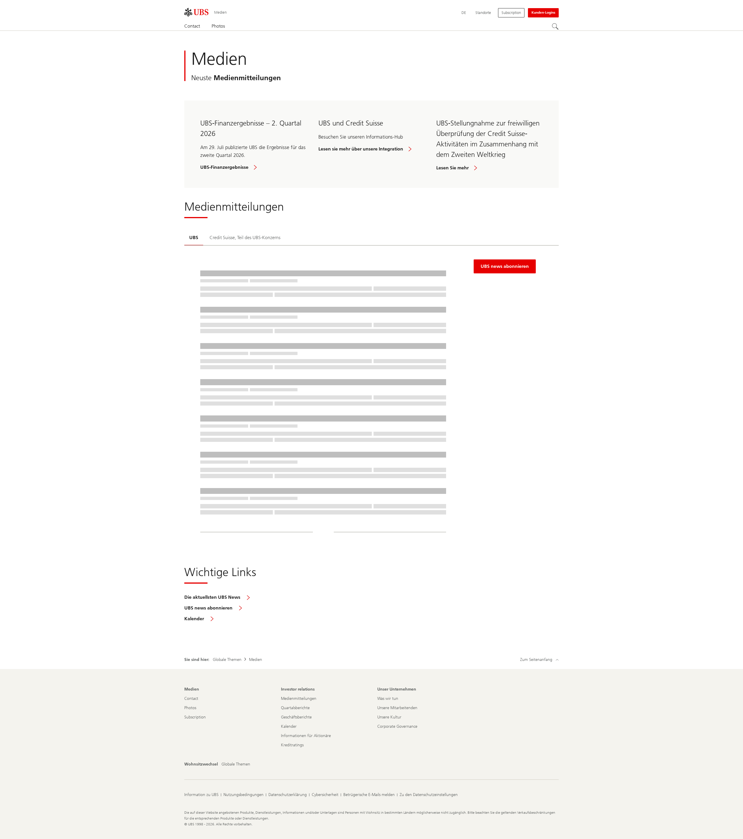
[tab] (193, 238)
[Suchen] (555, 26)
